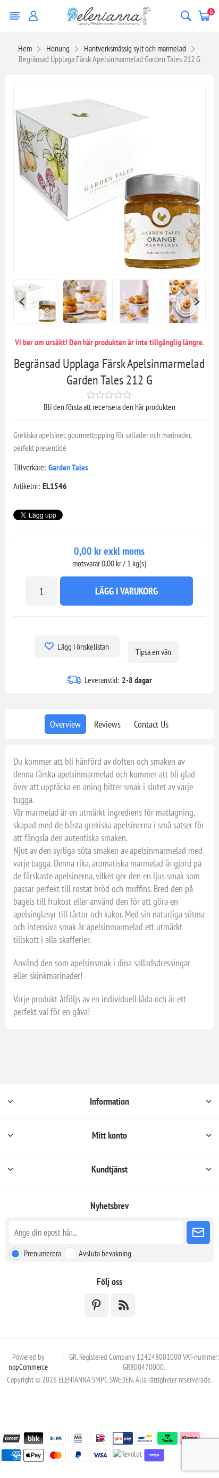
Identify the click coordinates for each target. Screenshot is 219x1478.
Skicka (198, 1232)
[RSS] (123, 1305)
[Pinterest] (96, 1305)
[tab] (65, 724)
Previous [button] (21, 301)
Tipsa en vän (153, 651)
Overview (65, 724)
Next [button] (198, 301)
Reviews (107, 724)
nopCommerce (28, 1367)
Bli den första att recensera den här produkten (109, 406)
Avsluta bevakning (105, 1253)
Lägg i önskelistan (83, 646)
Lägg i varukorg (126, 591)
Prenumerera (42, 1253)
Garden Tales (68, 467)
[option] (35, 301)
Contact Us (151, 724)
